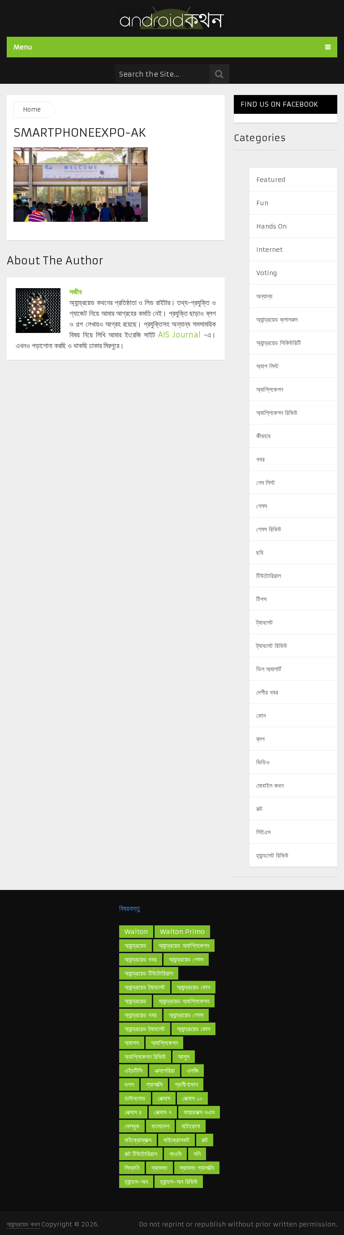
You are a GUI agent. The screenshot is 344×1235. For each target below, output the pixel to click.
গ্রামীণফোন (186, 1084)
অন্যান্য (264, 296)
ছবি (259, 552)
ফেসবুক (132, 1126)
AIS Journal (179, 334)
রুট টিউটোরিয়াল (141, 1154)
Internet (269, 250)
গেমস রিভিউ (268, 529)
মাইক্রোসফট (176, 1140)
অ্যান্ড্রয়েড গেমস (186, 959)
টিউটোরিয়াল (268, 576)
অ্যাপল (132, 1043)
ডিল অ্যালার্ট (268, 669)
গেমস (261, 506)
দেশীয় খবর (267, 692)
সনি (197, 1154)
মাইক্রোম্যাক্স (138, 1140)
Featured (270, 180)
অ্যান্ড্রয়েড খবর (141, 959)
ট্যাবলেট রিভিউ (271, 646)
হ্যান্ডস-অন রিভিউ (179, 1182)
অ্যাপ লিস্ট (267, 366)
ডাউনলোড (135, 1098)
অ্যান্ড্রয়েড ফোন (193, 987)
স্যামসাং (159, 1168)
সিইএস (263, 832)
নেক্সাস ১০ (192, 1098)
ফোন (261, 716)
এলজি (192, 1071)
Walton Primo (182, 932)
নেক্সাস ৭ (163, 1112)
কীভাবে (263, 436)
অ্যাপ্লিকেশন (269, 389)
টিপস (261, 599)
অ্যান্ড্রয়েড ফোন (193, 1029)
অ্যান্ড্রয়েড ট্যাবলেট (145, 1029)
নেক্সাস (164, 1098)
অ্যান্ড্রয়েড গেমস (186, 1015)
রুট (259, 809)
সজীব (75, 291)
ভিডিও (263, 762)
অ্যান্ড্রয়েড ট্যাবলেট (145, 987)
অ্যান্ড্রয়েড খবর (141, 1015)
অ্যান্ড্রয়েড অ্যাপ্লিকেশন (184, 945)
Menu (22, 47)
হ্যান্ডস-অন (136, 1182)
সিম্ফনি (132, 1168)
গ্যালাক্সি (154, 1084)
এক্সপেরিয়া (165, 1071)
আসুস (183, 1057)
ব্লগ (260, 739)
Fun (262, 203)
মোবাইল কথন (270, 786)
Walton (136, 932)
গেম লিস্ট (265, 483)
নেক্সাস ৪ (133, 1112)
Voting (266, 273)
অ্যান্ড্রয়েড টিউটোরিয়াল (149, 973)
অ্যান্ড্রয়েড (135, 945)
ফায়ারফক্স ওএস (199, 1112)
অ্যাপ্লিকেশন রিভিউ (276, 413)
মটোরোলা (190, 1126)
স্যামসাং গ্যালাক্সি (197, 1168)
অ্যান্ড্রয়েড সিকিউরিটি (278, 343)
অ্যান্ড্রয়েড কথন (23, 1224)
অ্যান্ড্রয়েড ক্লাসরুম (276, 319)
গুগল (129, 1084)
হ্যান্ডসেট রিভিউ (272, 855)
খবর (260, 459)
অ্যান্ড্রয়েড (135, 1001)
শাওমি (175, 1154)
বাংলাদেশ (160, 1126)
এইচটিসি (133, 1071)
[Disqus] (116, 485)
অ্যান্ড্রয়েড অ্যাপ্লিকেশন (184, 1001)
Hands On (271, 226)
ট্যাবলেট (264, 622)
